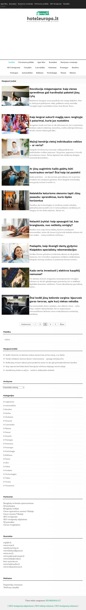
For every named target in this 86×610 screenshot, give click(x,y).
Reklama (39, 73)
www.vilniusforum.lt (12, 567)
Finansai (8, 421)
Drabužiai (9, 417)
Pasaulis (8, 436)
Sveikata (8, 470)
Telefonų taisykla (11, 587)
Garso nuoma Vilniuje (13, 514)
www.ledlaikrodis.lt (12, 559)
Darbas (8, 413)
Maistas (73, 73)
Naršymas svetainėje (25, 4)
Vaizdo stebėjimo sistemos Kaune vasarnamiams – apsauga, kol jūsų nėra (34, 359)
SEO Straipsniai (55, 4)
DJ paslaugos (9, 506)
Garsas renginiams (11, 525)
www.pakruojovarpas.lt (13, 556)
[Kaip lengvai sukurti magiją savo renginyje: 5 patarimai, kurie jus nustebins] (15, 133)
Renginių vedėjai (11, 509)
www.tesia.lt (8, 545)
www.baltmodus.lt (11, 564)
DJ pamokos (8, 522)
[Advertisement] (43, 42)
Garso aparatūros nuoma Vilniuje (18, 511)
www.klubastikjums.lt (13, 551)
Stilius (7, 467)
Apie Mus (4, 4)
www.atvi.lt (8, 553)
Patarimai (52, 68)
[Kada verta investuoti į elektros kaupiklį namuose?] (15, 287)
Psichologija (52, 73)
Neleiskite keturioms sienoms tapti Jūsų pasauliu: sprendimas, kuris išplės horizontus (55, 197)
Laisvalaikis (40, 68)
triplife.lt (7, 542)
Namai (63, 73)
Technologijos (10, 474)
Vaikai (7, 478)
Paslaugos (14, 73)
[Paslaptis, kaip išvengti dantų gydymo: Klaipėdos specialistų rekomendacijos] (15, 262)
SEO (7, 463)
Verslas (8, 482)
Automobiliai (27, 73)
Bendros (75, 68)
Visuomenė (9, 486)
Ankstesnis (26, 324)
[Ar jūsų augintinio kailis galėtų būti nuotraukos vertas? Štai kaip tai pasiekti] (15, 185)
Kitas (62, 324)
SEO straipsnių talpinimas (15, 519)
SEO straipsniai (10, 517)
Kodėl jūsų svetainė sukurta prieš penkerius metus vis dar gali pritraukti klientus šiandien (41, 363)
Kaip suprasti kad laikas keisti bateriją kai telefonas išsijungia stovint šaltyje (36, 366)
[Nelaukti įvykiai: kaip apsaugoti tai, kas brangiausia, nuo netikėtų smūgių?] (15, 238)
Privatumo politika (41, 4)
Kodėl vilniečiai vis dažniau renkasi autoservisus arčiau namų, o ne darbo (35, 355)
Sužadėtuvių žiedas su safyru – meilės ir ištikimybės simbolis (30, 370)
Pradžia (12, 62)
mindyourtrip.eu (11, 548)
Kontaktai (12, 4)
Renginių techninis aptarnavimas (18, 503)
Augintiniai (9, 402)
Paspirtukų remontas (13, 585)
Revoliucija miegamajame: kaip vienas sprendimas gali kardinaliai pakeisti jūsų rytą (55, 92)
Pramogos (64, 68)
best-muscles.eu (10, 561)
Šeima (7, 459)
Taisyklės (66, 4)
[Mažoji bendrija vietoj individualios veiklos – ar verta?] (15, 158)
